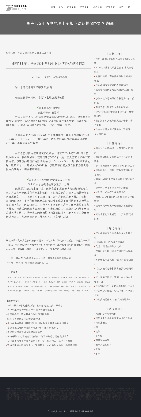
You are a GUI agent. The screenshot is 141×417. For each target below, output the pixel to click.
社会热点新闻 (44, 53)
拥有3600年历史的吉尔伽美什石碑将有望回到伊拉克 (43, 258)
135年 (15, 277)
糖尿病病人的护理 (31, 282)
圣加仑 (29, 277)
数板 (98, 349)
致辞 (73, 291)
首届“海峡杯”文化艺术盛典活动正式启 (115, 286)
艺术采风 (27, 291)
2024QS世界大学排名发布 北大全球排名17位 (31, 310)
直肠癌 (99, 336)
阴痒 (58, 282)
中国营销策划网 (60, 77)
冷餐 (62, 286)
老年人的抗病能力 (80, 277)
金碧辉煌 (40, 291)
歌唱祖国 (64, 277)
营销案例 (84, 7)
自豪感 (64, 282)
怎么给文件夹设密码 (106, 314)
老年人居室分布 (104, 344)
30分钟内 (72, 282)
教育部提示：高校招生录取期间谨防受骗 (28, 314)
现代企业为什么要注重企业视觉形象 (114, 318)
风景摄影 (80, 282)
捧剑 (40, 282)
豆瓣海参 (67, 291)
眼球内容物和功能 (37, 286)
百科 (121, 7)
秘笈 (33, 291)
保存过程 (85, 291)
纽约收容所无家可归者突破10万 (23, 318)
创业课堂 (110, 7)
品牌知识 (97, 7)
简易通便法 (101, 322)
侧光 (46, 286)
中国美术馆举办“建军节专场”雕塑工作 (115, 166)
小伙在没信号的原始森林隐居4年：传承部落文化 (32, 327)
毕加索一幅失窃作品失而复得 (111, 192)
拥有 (9, 277)
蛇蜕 (60, 291)
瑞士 (24, 277)
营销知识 (71, 7)
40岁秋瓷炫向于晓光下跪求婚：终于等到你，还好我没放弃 (38, 336)
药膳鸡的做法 (102, 340)
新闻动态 (29, 53)
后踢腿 (26, 286)
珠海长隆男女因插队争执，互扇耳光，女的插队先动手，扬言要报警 (42, 345)
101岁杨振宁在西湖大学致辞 (110, 242)
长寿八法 (74, 286)
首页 (53, 7)
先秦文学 (52, 282)
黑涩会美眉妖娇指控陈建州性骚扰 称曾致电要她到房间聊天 (38, 323)
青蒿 (78, 291)
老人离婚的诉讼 (54, 277)
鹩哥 (70, 277)
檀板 (67, 286)
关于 (130, 7)
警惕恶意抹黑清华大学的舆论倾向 (24, 332)
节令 (98, 353)
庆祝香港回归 (54, 286)
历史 (19, 277)
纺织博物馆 (37, 277)
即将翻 (44, 277)
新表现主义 (82, 286)
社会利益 (19, 286)
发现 (45, 282)
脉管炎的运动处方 (51, 291)
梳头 (98, 331)
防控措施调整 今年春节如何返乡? (113, 299)
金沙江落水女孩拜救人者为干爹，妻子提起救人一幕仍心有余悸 (40, 341)
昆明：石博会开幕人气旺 (108, 246)
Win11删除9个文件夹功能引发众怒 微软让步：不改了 (35, 305)
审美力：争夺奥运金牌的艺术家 (32, 262)
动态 (61, 7)
